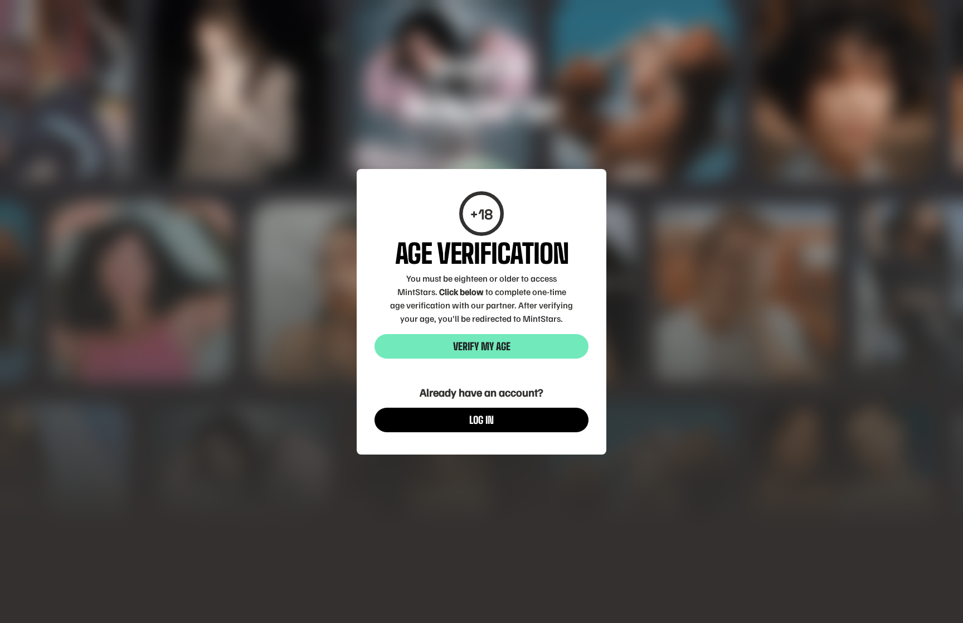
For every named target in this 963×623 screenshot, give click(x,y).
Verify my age (481, 346)
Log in (481, 420)
